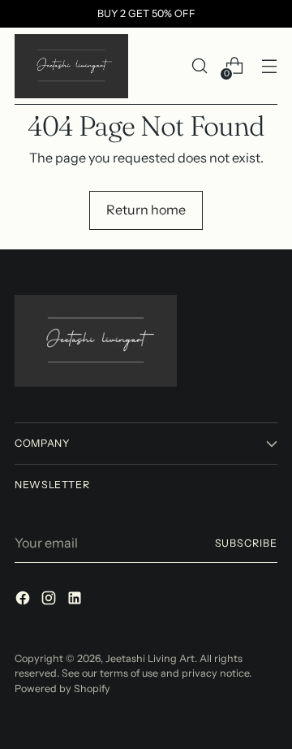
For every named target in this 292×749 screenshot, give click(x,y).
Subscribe (246, 543)
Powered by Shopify (62, 688)
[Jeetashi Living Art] (71, 66)
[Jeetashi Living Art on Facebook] (24, 600)
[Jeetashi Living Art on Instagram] (50, 600)
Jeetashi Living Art (150, 658)
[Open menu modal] (269, 66)
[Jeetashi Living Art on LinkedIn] (76, 600)
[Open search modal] (199, 66)
